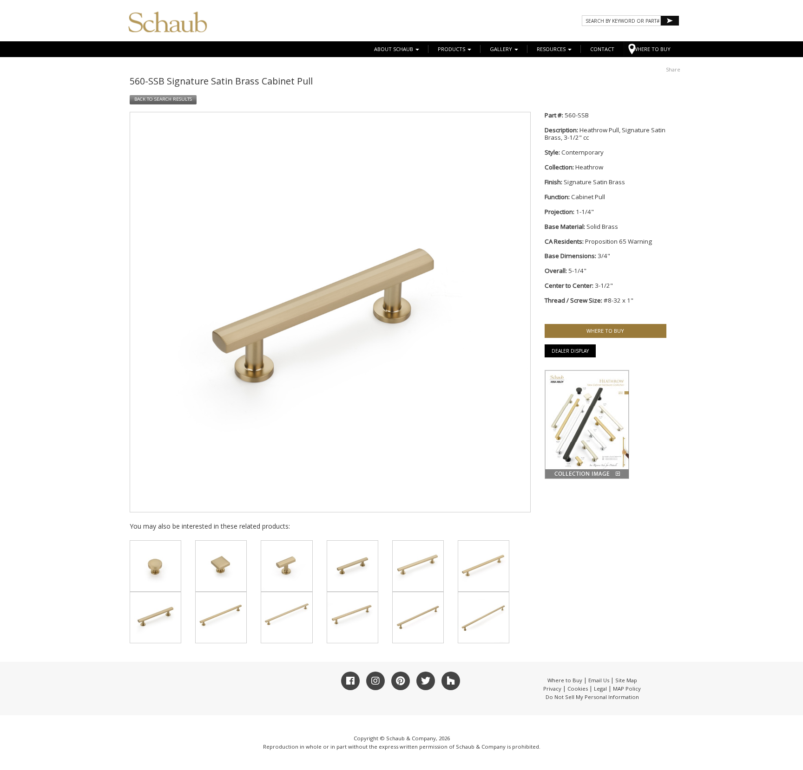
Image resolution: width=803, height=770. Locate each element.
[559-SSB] (483, 617)
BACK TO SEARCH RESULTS (163, 99)
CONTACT (602, 48)
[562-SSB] (221, 617)
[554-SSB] (418, 566)
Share (673, 69)
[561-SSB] (155, 617)
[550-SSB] (155, 566)
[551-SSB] (221, 566)
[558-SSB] (418, 617)
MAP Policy (627, 688)
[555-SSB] (483, 566)
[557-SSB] (352, 617)
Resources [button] (552, 48)
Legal (600, 688)
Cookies (577, 688)
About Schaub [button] (394, 48)
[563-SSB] (286, 617)
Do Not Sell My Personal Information (592, 696)
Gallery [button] (501, 48)
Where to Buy (564, 680)
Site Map (626, 680)
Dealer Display (570, 351)
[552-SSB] (286, 566)
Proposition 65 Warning (618, 241)
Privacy (552, 688)
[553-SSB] (352, 566)
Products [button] (452, 48)
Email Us (598, 680)
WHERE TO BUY (652, 48)
